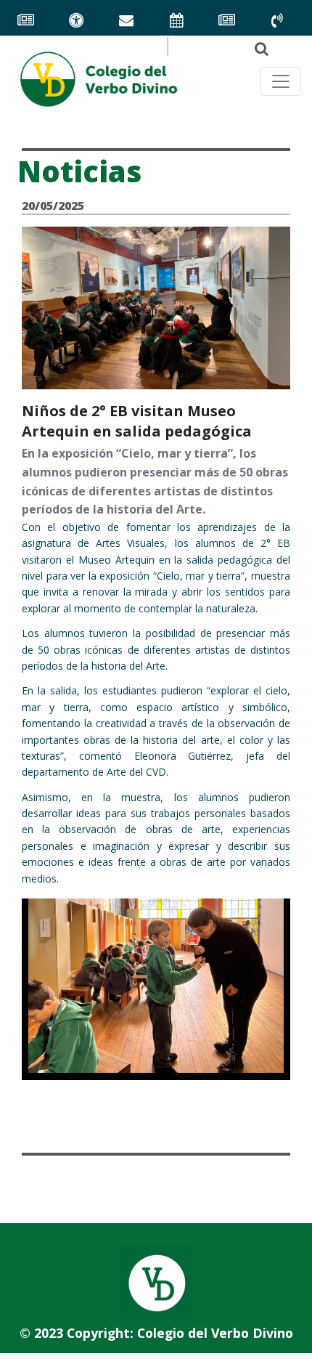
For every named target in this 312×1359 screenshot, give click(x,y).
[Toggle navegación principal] (280, 81)
